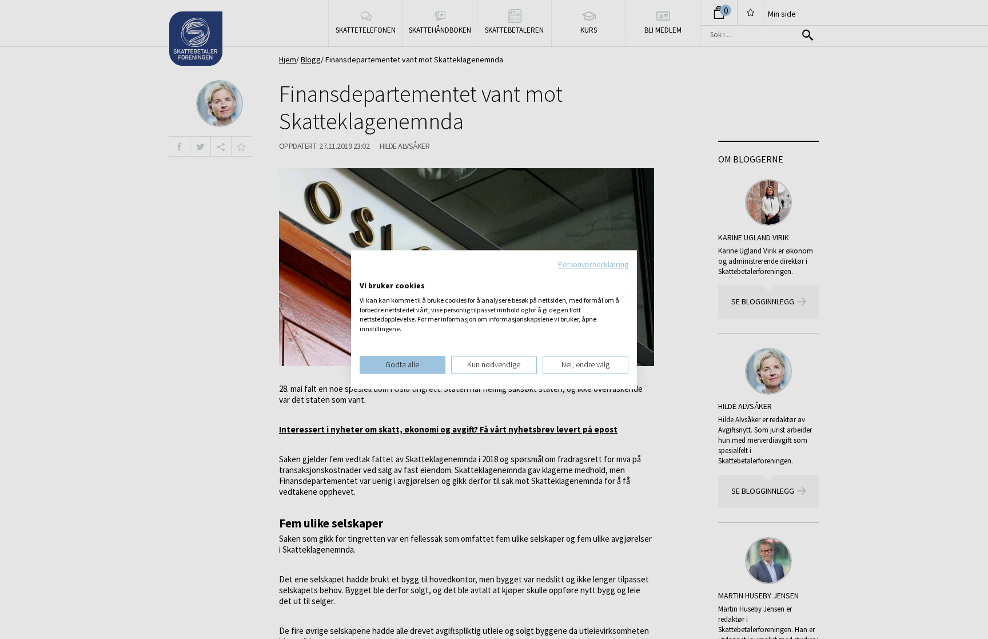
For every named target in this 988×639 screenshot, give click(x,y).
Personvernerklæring (593, 264)
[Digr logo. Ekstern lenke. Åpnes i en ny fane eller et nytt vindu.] (367, 274)
